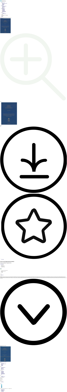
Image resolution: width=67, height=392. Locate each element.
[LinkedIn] (1, 387)
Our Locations (3, 10)
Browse (2, 2)
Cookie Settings (2, 391)
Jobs (1, 374)
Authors (2, 5)
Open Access (2, 368)
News (1, 12)
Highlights (3, 4)
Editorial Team (3, 6)
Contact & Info (2, 8)
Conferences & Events (4, 13)
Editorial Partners (2, 369)
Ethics (2, 7)
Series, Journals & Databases (4, 3)
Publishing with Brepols (3, 367)
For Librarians (3, 9)
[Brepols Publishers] (3, 1)
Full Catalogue (2, 363)
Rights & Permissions (4, 11)
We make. (3, 389)
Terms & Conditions (3, 390)
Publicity (2, 365)
